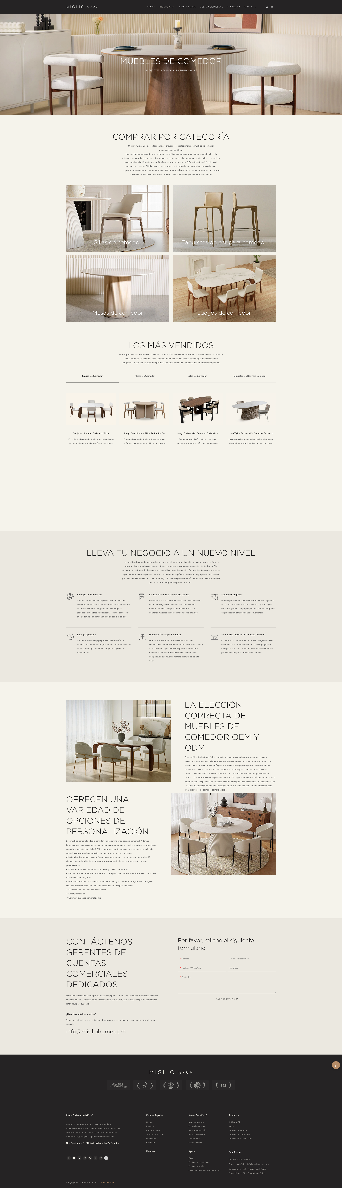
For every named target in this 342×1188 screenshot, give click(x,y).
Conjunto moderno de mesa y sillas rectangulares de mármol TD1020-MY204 (91, 434)
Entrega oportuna (86, 634)
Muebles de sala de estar (240, 1138)
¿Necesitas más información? (81, 1014)
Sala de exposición (197, 1130)
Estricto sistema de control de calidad (169, 594)
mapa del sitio (107, 1182)
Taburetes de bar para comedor (224, 242)
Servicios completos (231, 594)
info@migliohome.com (96, 1031)
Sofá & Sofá (234, 1122)
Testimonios (194, 1138)
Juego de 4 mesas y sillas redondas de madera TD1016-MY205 (144, 434)
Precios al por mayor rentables (165, 634)
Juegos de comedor (224, 313)
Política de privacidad (199, 1162)
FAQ (191, 1158)
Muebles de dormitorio (239, 1134)
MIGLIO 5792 (152, 70)
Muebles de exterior (238, 1130)
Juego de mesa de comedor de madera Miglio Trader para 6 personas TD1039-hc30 (197, 434)
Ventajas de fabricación (89, 594)
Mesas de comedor (117, 313)
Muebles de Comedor (185, 70)
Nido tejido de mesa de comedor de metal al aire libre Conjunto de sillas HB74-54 (251, 434)
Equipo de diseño (197, 1134)
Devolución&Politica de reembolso (205, 1170)
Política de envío (196, 1166)
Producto (167, 70)
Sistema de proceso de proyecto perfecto (243, 634)
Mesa (231, 1126)
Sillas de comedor (117, 242)
